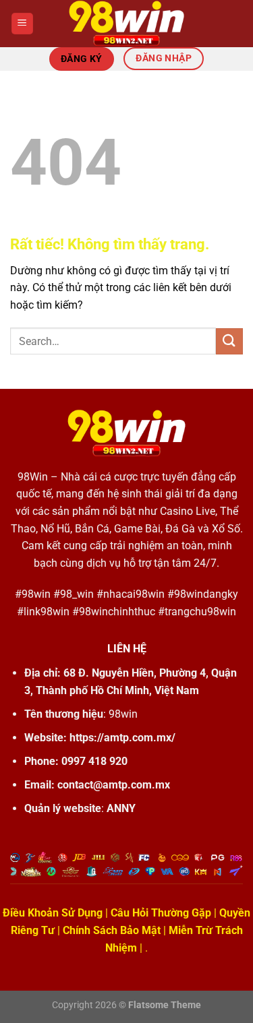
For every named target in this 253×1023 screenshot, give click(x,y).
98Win (33, 476)
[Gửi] (229, 341)
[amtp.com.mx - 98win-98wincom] (126, 23)
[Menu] (22, 24)
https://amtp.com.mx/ (122, 737)
